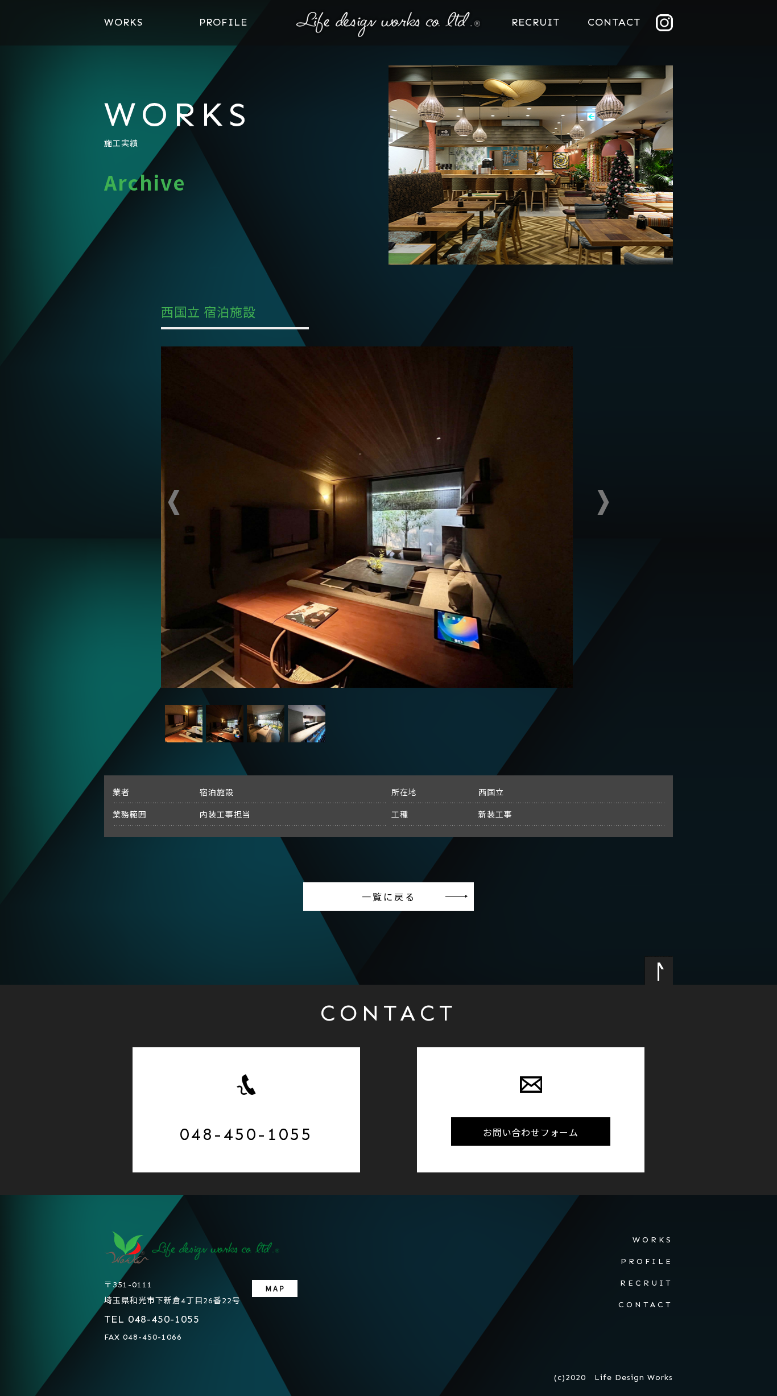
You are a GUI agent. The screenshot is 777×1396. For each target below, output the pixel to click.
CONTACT (614, 22)
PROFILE (223, 22)
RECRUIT (535, 22)
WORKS (123, 22)
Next (603, 502)
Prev (174, 502)
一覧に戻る (389, 896)
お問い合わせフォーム (530, 1132)
